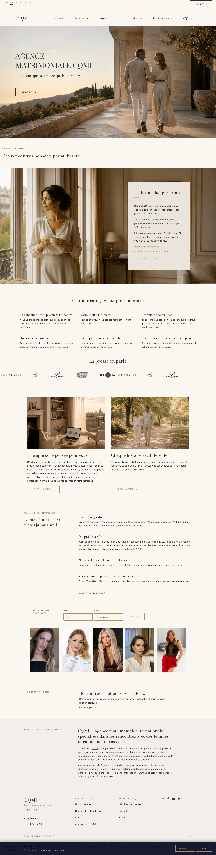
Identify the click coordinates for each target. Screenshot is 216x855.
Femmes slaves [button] (162, 18)
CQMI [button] (186, 18)
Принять (204, 848)
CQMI (95, 748)
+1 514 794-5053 (33, 824)
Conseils (123, 810)
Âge (65, 610)
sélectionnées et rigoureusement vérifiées (100, 756)
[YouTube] (173, 798)
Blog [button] (101, 18)
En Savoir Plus (148, 258)
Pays (96, 610)
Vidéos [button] (136, 18)
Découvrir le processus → (92, 593)
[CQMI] (24, 18)
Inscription (29, 92)
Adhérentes (81, 18)
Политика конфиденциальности (44, 850)
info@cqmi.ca (31, 818)
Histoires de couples (129, 804)
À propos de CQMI (85, 824)
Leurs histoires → (127, 489)
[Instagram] (163, 798)
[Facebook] (168, 798)
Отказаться (185, 848)
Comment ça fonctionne (88, 810)
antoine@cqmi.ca (43, 489)
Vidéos (122, 817)
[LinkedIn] (179, 798)
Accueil (59, 18)
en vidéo (93, 769)
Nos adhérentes (84, 804)
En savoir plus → (87, 707)
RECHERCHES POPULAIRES (39, 836)
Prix (119, 18)
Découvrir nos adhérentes (146, 246)
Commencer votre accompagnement (152, 251)
